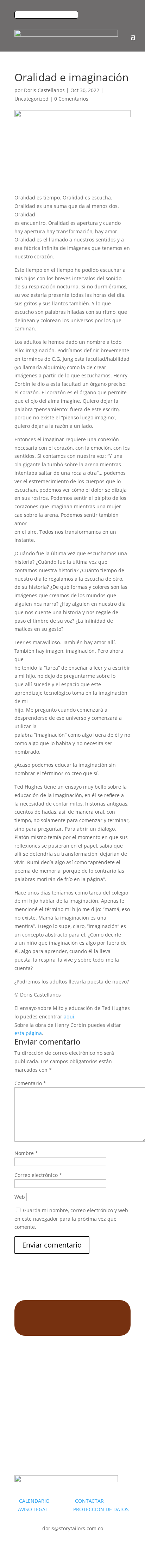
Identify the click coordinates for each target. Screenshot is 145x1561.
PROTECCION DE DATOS (101, 1509)
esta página (28, 1033)
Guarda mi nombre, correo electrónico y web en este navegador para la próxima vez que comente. (71, 1219)
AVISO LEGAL (33, 1509)
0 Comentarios (71, 98)
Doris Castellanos (44, 90)
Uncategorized (31, 98)
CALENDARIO (46, 1500)
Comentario (30, 1083)
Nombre (26, 1153)
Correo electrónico (38, 1175)
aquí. (70, 1016)
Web (19, 1197)
